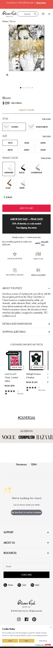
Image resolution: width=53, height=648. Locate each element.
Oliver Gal (21, 610)
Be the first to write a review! (26, 512)
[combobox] (28, 14)
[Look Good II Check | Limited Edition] (15, 360)
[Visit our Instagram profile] (18, 619)
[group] (26, 53)
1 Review (21, 392)
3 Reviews (41, 388)
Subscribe (26, 574)
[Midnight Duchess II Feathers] (36, 360)
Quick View (17, 367)
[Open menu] (49, 13)
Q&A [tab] (34, 464)
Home (5, 21)
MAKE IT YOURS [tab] (26, 110)
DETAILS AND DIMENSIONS (17, 323)
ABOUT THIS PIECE (12, 288)
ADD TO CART (26, 208)
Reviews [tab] (21, 464)
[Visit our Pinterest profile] (34, 619)
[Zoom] (6, 75)
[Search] (35, 13)
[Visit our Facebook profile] (26, 619)
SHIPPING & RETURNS (13, 331)
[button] (20, 87)
